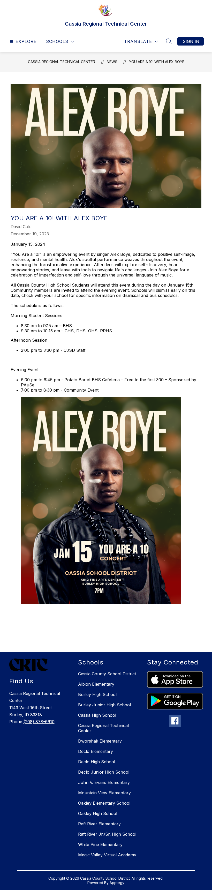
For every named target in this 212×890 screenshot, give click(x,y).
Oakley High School (97, 813)
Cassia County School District (107, 673)
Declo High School (96, 761)
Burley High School (97, 694)
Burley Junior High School (104, 704)
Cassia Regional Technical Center (61, 61)
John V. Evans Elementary (104, 782)
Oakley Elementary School (104, 803)
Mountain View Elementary (104, 792)
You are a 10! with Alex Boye (156, 61)
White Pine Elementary (100, 844)
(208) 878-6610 (39, 721)
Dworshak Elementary (100, 741)
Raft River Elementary (99, 823)
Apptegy (117, 882)
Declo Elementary (95, 751)
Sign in (191, 41)
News (112, 61)
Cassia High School (97, 715)
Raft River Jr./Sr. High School (107, 834)
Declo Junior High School (103, 772)
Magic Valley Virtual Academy (107, 854)
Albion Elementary (96, 684)
